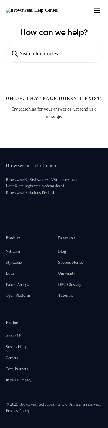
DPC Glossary (69, 284)
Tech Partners (17, 369)
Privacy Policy (18, 411)
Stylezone (14, 262)
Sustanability (16, 347)
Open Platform (18, 295)
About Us (13, 336)
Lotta (10, 273)
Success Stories (70, 262)
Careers (12, 358)
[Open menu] (97, 10)
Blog (62, 251)
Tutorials (65, 295)
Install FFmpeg (18, 380)
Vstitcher (13, 251)
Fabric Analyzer (19, 284)
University (66, 273)
